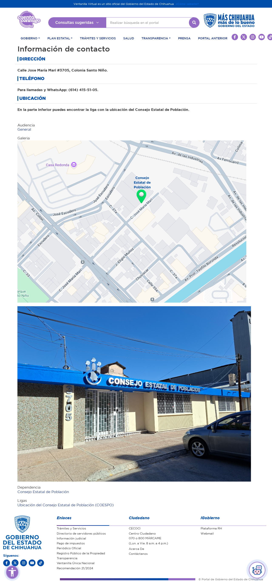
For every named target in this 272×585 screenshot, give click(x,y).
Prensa (184, 38)
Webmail (207, 533)
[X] (15, 562)
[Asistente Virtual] (257, 570)
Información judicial (71, 538)
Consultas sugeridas (74, 22)
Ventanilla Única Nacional (76, 562)
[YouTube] (32, 562)
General (24, 129)
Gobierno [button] (29, 38)
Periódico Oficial (69, 547)
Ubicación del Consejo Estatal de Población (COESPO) (65, 505)
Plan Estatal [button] (58, 38)
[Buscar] (194, 22)
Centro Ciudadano (142, 533)
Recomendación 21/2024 (75, 567)
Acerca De (136, 548)
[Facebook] (6, 562)
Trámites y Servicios (98, 38)
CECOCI (134, 528)
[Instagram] (23, 562)
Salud (128, 38)
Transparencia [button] (155, 38)
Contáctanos (138, 553)
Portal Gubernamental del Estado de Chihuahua (29, 14)
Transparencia (67, 557)
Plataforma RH (211, 528)
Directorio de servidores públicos (81, 533)
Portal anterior (212, 38)
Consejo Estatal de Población (43, 491)
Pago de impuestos (71, 543)
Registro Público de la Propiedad (81, 553)
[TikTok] (40, 562)
